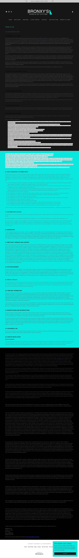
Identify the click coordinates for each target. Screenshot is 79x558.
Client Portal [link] (35, 19)
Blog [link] (35, 546)
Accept (65, 553)
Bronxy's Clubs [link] (65, 19)
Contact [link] (44, 19)
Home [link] (10, 19)
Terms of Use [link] (52, 546)
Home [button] (25, 546)
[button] (72, 11)
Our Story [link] (17, 19)
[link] (6, 11)
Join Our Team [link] (53, 19)
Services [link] (26, 19)
